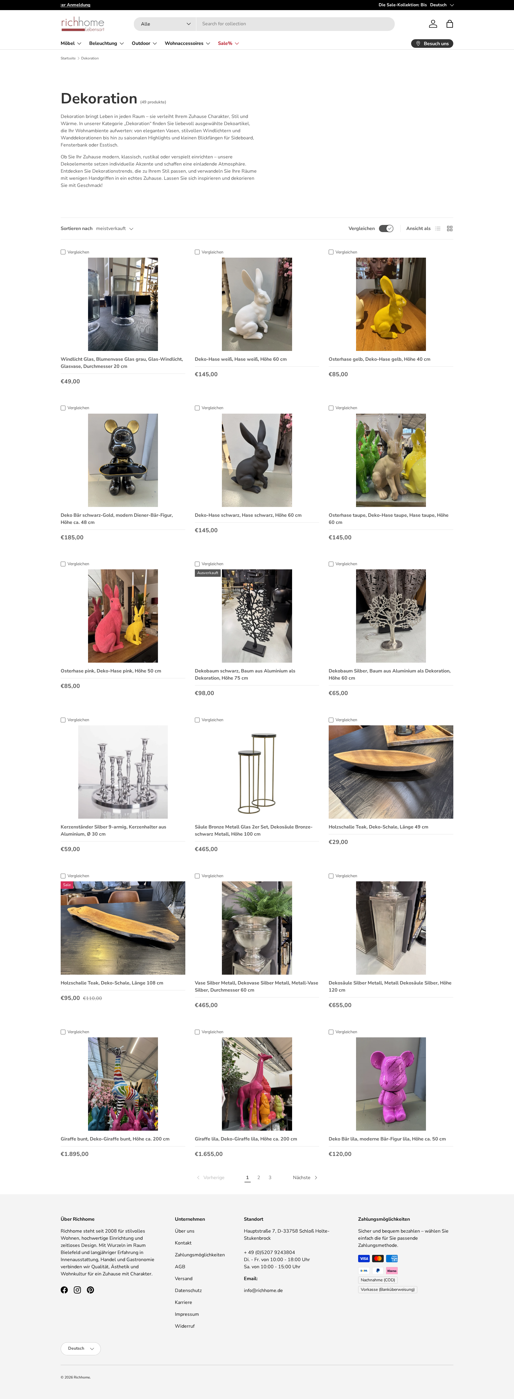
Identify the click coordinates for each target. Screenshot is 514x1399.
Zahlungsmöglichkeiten (200, 1255)
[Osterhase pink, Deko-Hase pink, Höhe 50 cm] (123, 616)
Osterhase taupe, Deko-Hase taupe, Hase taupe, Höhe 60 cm (389, 519)
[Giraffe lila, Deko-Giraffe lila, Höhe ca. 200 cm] (257, 1084)
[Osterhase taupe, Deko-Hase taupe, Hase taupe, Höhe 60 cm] (391, 460)
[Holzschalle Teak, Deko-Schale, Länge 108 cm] (123, 928)
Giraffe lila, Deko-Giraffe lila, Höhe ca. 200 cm (246, 1139)
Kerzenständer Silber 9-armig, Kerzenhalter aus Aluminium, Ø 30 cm (113, 830)
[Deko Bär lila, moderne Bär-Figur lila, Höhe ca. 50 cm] (391, 1084)
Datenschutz (188, 1290)
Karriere (183, 1302)
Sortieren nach (77, 228)
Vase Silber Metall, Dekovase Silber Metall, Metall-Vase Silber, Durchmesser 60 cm (256, 986)
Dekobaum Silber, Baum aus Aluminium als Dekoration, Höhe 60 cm (390, 674)
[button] (449, 23)
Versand (183, 1278)
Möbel (68, 43)
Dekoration (90, 58)
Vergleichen (362, 228)
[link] (210, 1177)
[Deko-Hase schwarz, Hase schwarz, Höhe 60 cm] (257, 460)
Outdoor (141, 43)
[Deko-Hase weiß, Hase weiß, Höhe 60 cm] (257, 304)
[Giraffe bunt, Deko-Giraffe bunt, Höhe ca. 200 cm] (123, 1084)
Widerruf (185, 1326)
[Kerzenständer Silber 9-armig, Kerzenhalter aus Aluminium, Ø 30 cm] (123, 772)
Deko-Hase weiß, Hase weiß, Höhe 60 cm (241, 359)
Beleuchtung (103, 43)
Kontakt (183, 1243)
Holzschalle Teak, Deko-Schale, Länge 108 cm (112, 983)
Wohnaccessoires (184, 43)
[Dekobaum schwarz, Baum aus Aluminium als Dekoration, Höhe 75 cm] (257, 616)
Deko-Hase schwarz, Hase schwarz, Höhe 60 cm (248, 515)
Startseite (68, 58)
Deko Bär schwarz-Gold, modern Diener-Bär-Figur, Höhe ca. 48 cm (117, 519)
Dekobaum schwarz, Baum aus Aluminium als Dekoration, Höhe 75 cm (245, 674)
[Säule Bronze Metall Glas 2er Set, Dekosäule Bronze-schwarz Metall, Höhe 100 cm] (257, 772)
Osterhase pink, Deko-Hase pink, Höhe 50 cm (111, 671)
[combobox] (264, 24)
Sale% (225, 43)
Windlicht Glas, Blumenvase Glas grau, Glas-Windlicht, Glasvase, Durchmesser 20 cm (122, 363)
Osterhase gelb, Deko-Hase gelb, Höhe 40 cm (379, 359)
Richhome (82, 1377)
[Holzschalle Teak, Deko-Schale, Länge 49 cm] (391, 772)
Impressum (187, 1314)
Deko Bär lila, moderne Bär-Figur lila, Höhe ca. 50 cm (387, 1139)
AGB (180, 1266)
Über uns (185, 1231)
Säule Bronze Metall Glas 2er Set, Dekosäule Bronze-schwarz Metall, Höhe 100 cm (254, 830)
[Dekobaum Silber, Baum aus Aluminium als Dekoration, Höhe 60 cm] (391, 616)
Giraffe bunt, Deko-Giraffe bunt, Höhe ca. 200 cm (115, 1139)
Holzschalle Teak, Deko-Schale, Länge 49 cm (378, 827)
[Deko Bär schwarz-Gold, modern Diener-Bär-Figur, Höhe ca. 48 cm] (123, 460)
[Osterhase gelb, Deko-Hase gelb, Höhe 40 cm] (391, 304)
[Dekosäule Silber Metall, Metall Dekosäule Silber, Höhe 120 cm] (391, 928)
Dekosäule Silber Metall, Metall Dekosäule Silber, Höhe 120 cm (390, 986)
